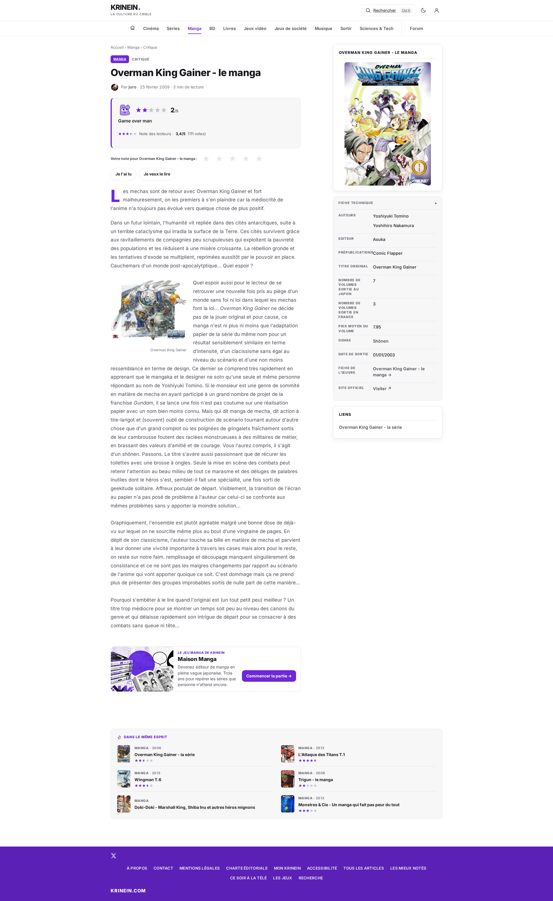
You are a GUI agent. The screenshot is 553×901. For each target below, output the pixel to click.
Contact (163, 868)
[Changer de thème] (423, 10)
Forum (416, 28)
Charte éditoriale (247, 868)
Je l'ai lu (123, 173)
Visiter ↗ (382, 388)
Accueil (117, 47)
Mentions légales (199, 868)
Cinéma (151, 28)
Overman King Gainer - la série (370, 427)
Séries (173, 28)
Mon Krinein (287, 868)
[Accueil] (132, 27)
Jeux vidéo (255, 28)
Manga (194, 28)
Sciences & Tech (376, 28)
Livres (229, 28)
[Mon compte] (436, 10)
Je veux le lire (157, 173)
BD (212, 28)
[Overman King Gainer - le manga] (387, 124)
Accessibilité (322, 868)
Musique (323, 28)
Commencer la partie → (269, 675)
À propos (137, 868)
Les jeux (282, 878)
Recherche (311, 878)
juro (132, 86)
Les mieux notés (408, 868)
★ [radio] (206, 158)
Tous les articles (363, 868)
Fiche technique (355, 203)
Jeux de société (290, 28)
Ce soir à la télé (248, 878)
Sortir (346, 28)
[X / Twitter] (113, 856)
